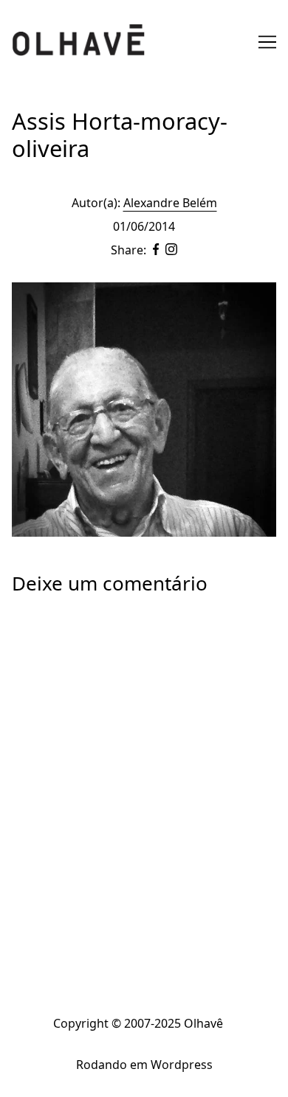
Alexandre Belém (170, 203)
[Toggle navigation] (267, 42)
